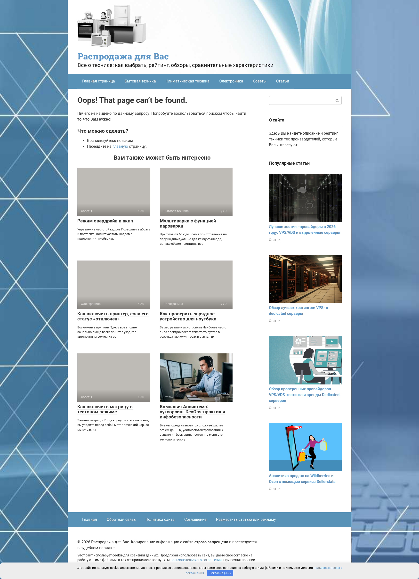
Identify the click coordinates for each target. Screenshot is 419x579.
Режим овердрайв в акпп (105, 221)
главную (120, 146)
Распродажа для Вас (123, 56)
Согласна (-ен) (220, 573)
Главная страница (98, 81)
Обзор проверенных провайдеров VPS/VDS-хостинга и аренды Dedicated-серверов (305, 395)
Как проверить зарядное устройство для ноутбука (188, 316)
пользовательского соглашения (196, 560)
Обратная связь (121, 519)
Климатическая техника (188, 81)
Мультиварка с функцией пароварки (188, 223)
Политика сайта (160, 519)
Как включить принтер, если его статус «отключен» (113, 316)
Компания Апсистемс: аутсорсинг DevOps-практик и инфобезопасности (192, 412)
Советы (259, 81)
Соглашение (195, 519)
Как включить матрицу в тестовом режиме (105, 409)
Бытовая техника (140, 81)
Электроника (231, 81)
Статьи (282, 81)
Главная (89, 519)
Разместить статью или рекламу (246, 519)
